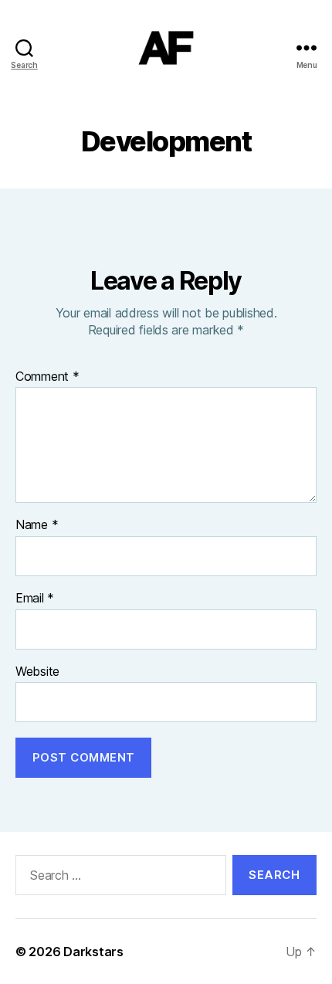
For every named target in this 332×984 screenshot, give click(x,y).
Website (37, 672)
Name (36, 525)
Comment (47, 377)
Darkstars (93, 951)
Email (34, 599)
